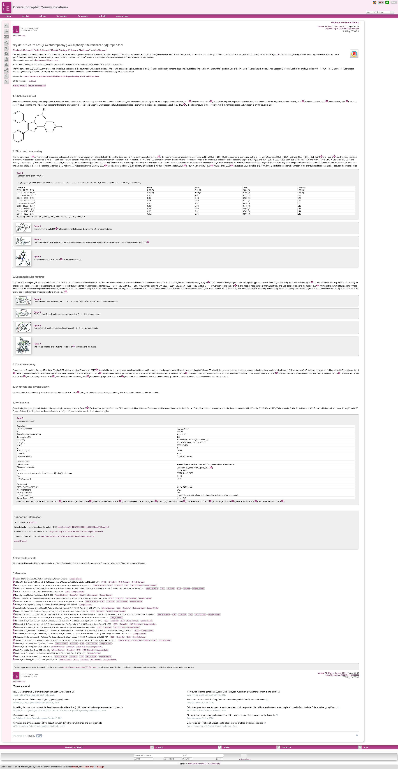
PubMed (186, 588)
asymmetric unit (135, 242)
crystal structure (30, 76)
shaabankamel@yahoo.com (46, 60)
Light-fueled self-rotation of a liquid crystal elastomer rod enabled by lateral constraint (225, 723)
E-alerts (159, 747)
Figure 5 (37, 312)
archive (26, 16)
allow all (74, 767)
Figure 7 (37, 344)
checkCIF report (20, 541)
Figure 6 (37, 326)
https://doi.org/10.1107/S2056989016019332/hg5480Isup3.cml (67, 536)
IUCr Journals (124, 582)
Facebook (286, 747)
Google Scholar (75, 579)
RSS (366, 747)
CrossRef (112, 582)
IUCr (381, 2)
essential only (87, 767)
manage (100, 767)
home (9, 16)
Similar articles (20, 86)
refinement (52, 408)
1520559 (32, 81)
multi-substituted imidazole (50, 76)
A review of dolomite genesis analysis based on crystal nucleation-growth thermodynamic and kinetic (232, 692)
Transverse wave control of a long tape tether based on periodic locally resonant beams (226, 699)
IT (387, 2)
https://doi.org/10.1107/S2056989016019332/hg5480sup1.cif (83, 527)
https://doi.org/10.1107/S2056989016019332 (342, 29)
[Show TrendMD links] (357, 735)
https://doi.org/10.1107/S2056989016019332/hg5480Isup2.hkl (76, 532)
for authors (62, 16)
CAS (126, 585)
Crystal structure (24, 45)
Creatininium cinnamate (24, 715)
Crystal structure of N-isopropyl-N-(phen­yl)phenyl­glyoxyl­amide (41, 699)
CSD (104, 582)
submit (102, 16)
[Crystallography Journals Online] (375, 2)
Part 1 (331, 27)
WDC (393, 2)
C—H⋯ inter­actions (89, 76)
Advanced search (244, 759)
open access (122, 16)
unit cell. (113, 289)
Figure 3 (37, 257)
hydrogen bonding (71, 76)
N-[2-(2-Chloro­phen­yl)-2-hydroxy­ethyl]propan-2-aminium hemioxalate (43, 692)
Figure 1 (37, 226)
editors (43, 16)
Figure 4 (37, 299)
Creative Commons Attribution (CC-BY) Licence (80, 667)
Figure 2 (37, 239)
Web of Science (100, 585)
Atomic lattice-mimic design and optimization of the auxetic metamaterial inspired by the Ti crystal (231, 715)
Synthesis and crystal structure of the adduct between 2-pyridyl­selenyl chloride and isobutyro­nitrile (57, 723)
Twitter (227, 747)
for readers (83, 16)
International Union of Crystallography (204, 763)
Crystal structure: (21, 527)
